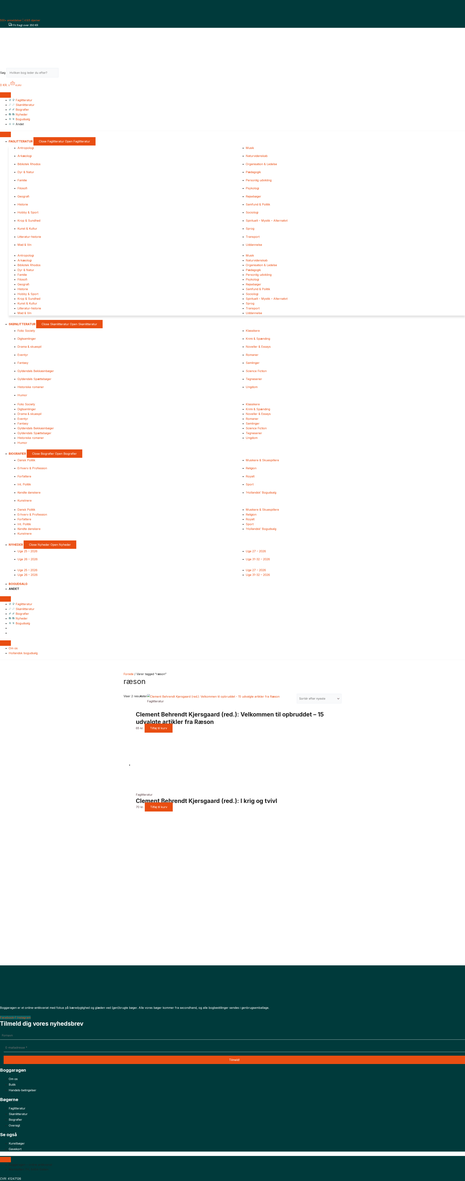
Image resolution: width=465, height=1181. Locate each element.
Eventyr (22, 355)
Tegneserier (254, 379)
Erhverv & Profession (32, 468)
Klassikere (253, 330)
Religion (251, 468)
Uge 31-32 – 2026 (258, 559)
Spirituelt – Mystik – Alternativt (267, 220)
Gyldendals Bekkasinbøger (35, 371)
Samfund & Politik (258, 204)
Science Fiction (256, 371)
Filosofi (22, 188)
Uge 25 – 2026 (27, 551)
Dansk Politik (26, 460)
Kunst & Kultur (27, 228)
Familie (22, 180)
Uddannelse (254, 245)
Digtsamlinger (26, 338)
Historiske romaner (30, 387)
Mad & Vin (24, 245)
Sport (250, 484)
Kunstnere (24, 500)
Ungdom (252, 387)
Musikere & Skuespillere (262, 460)
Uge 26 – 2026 (27, 559)
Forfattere (24, 476)
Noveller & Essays (258, 346)
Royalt (250, 476)
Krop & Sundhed (28, 220)
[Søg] (64, 73)
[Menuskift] (5, 95)
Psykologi (252, 188)
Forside (129, 674)
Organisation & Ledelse (261, 164)
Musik (250, 148)
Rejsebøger (253, 196)
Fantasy (22, 363)
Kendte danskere (29, 492)
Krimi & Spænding (258, 338)
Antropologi (25, 148)
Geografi (23, 196)
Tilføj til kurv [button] (158, 728)
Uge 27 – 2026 (256, 551)
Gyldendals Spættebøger (34, 379)
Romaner (252, 355)
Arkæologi (24, 156)
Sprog (250, 228)
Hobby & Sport (27, 212)
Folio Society (26, 330)
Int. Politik (24, 484)
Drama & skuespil (29, 346)
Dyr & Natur (25, 172)
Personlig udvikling (259, 180)
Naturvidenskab (257, 156)
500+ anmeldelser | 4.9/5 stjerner (20, 20)
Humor (22, 395)
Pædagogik (253, 172)
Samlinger (253, 363)
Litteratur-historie (29, 237)
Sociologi (252, 212)
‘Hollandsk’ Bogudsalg (261, 492)
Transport (253, 237)
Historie (22, 204)
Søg (2, 72)
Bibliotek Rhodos (29, 164)
